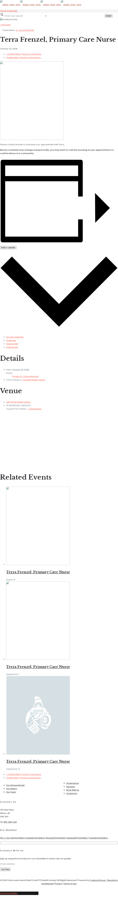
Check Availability (9, 10)
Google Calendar (15, 337)
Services (70, 786)
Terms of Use (70, 883)
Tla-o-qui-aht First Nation (12, 837)
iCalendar (11, 340)
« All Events (5, 24)
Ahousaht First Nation (55, 837)
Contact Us (71, 793)
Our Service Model (15, 785)
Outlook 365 (12, 343)
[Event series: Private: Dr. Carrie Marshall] (17, 579)
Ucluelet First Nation (35, 837)
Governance (72, 783)
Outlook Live (12, 347)
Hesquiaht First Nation (77, 837)
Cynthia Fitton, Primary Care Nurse (23, 54)
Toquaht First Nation (98, 837)
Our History (11, 788)
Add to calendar (8, 247)
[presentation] (38, 564)
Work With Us (72, 790)
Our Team (11, 792)
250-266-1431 (10, 822)
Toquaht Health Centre (33, 379)
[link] (46, 16)
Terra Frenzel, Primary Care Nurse (38, 572)
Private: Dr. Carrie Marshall (25, 376)
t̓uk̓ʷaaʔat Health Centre (18, 402)
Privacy (58, 883)
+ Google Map (34, 408)
